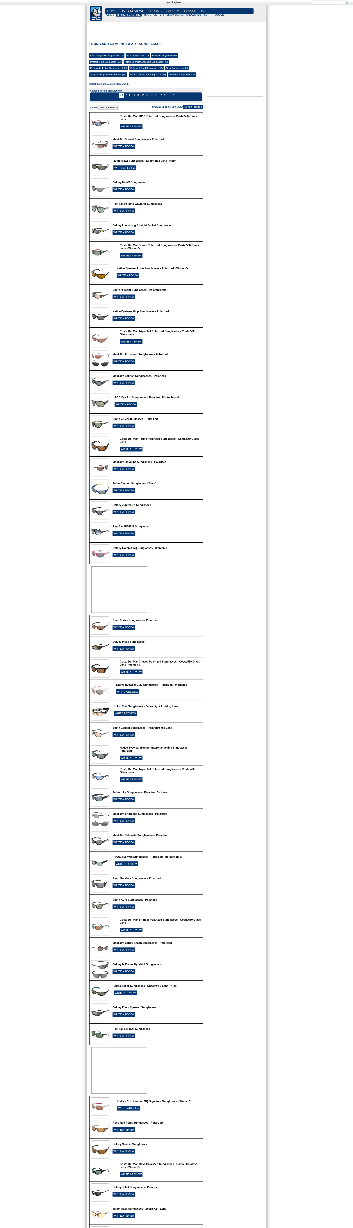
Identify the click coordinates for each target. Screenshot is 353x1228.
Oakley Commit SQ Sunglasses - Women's (140, 547)
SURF (207, 14)
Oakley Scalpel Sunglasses (130, 1144)
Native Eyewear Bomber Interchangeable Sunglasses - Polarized (154, 749)
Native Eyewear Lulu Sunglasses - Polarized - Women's (151, 684)
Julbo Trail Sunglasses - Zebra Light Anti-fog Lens (146, 706)
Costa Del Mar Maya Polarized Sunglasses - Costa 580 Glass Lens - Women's (158, 1165)
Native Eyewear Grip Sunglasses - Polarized (141, 311)
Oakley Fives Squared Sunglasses (134, 1007)
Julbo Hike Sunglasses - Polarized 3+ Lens (140, 792)
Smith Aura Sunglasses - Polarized (135, 899)
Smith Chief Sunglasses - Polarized (135, 418)
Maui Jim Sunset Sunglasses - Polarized (138, 139)
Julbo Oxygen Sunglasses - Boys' (134, 483)
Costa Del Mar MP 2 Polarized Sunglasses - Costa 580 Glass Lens (158, 118)
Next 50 (198, 107)
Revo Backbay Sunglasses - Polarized (137, 878)
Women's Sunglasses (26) (182, 74)
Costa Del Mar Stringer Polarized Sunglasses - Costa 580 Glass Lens (160, 921)
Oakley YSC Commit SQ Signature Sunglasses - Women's (154, 1101)
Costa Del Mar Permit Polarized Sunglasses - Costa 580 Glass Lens (159, 440)
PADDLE (219, 14)
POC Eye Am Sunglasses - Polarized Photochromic (147, 397)
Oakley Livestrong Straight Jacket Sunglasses (142, 225)
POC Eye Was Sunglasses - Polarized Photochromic (148, 856)
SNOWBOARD (175, 14)
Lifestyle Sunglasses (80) (164, 55)
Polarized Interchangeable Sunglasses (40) (146, 62)
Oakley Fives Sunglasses (129, 641)
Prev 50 (188, 107)
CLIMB (110, 14)
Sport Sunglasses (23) (177, 68)
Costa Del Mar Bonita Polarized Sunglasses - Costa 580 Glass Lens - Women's (159, 247)
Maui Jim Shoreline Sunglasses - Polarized (140, 813)
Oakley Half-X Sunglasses (129, 182)
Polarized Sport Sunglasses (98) (146, 68)
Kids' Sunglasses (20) (138, 55)
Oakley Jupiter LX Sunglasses (132, 504)
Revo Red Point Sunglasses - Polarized (138, 1122)
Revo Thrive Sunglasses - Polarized (135, 620)
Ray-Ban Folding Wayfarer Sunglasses (137, 203)
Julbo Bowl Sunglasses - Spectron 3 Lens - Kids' (144, 160)
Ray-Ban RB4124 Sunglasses (131, 1028)
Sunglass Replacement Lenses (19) (108, 74)
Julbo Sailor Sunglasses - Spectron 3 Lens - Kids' (145, 985)
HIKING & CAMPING (129, 14)
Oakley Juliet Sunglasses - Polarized (136, 1187)
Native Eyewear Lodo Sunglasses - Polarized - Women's (152, 268)
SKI (162, 14)
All (121, 95)
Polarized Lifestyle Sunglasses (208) (108, 68)
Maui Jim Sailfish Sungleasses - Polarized (139, 375)
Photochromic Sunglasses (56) (105, 62)
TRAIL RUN (150, 14)
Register (176, 2)
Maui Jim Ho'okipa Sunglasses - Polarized (139, 461)
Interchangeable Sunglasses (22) (107, 55)
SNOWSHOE (193, 14)
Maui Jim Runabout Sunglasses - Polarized (140, 354)
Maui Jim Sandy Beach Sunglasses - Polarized (142, 942)
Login (167, 2)
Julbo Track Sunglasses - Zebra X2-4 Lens (139, 1208)
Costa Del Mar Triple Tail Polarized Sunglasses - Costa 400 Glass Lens (157, 771)
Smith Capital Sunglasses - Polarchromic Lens (142, 727)
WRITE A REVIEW (131, 126)
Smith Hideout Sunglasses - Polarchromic (139, 289)
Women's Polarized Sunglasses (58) (148, 74)
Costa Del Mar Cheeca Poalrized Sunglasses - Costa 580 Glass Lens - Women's (160, 663)
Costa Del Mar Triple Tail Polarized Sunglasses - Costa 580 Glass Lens (157, 333)
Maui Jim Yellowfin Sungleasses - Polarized (140, 835)
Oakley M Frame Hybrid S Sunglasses (137, 964)
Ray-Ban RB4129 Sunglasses (131, 526)
